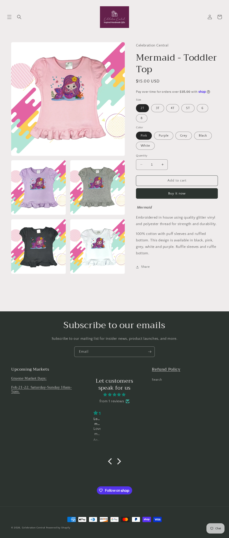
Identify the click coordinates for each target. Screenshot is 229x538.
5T (188, 108)
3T (157, 108)
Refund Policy (166, 369)
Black (203, 135)
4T (172, 108)
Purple (164, 135)
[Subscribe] (150, 351)
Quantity (141, 155)
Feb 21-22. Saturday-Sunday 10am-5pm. (41, 389)
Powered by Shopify (58, 527)
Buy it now (177, 193)
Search (157, 380)
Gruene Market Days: (29, 378)
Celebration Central (33, 527)
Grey (183, 135)
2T (142, 108)
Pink (144, 135)
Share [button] (145, 267)
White (145, 146)
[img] (114, 394)
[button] (9, 17)
